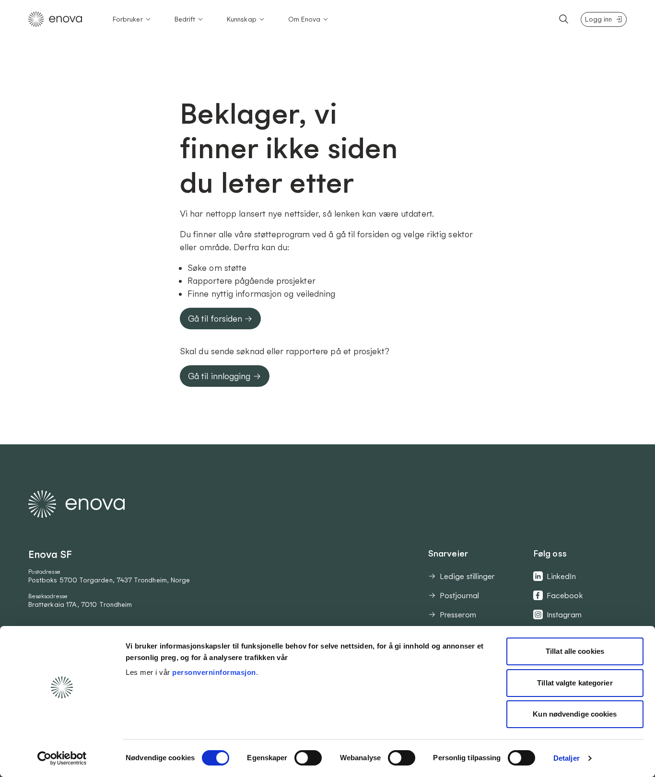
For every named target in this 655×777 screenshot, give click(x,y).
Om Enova (304, 19)
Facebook (565, 595)
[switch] (308, 757)
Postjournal (459, 595)
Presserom (458, 614)
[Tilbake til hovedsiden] (55, 19)
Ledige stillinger (467, 576)
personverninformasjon (214, 672)
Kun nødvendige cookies (575, 714)
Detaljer (566, 758)
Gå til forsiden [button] (215, 318)
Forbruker (128, 19)
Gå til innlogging (219, 376)
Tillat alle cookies (575, 651)
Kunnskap (242, 19)
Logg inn (598, 19)
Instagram (564, 614)
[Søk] (564, 19)
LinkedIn (561, 576)
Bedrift (185, 19)
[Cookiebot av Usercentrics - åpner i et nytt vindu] (62, 758)
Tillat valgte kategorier (574, 683)
